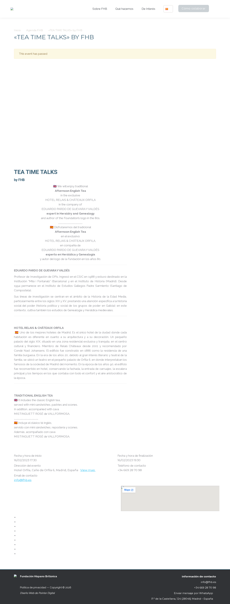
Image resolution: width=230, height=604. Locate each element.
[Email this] (18, 549)
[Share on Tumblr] (18, 530)
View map (88, 470)
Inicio (17, 30)
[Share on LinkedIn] (18, 526)
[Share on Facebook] (18, 517)
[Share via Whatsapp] (18, 553)
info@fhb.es (22, 480)
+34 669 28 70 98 (204, 587)
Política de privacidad (33, 587)
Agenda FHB (34, 30)
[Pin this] (18, 540)
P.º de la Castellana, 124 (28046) (182, 598)
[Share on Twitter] (18, 521)
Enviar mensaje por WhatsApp (193, 593)
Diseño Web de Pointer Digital (37, 593)
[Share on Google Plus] (18, 535)
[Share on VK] (18, 544)
